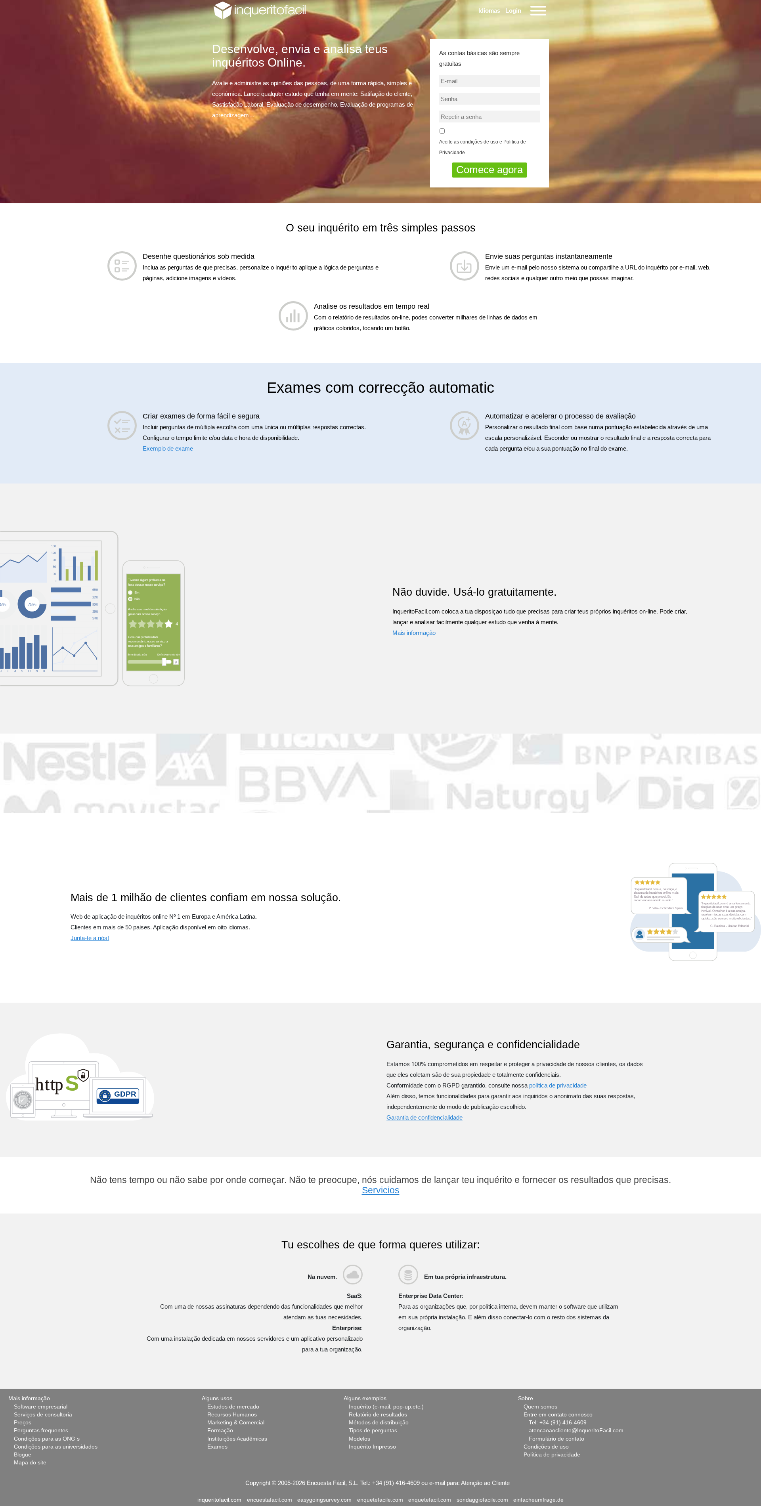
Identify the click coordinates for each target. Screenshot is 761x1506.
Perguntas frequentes (41, 1430)
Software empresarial (40, 1407)
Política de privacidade (552, 1455)
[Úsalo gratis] (92, 607)
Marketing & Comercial (235, 1423)
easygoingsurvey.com (324, 1500)
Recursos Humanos (232, 1415)
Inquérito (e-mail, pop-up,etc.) (386, 1407)
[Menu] (536, 10)
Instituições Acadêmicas (237, 1439)
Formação (220, 1430)
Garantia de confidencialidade (424, 1117)
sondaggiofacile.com (482, 1500)
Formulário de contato (556, 1439)
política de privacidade (558, 1085)
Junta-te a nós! (90, 938)
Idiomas (489, 10)
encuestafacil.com (269, 1500)
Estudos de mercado (233, 1407)
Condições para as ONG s (47, 1439)
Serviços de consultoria (43, 1415)
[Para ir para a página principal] (260, 9)
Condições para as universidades (56, 1447)
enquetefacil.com (429, 1500)
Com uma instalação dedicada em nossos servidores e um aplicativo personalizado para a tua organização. (255, 1344)
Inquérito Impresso (372, 1447)
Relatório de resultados (378, 1415)
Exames (217, 1447)
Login (513, 10)
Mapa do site (30, 1463)
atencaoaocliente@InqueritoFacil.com (576, 1430)
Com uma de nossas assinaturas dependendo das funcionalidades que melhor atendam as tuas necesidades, (261, 1312)
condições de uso (479, 142)
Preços (22, 1423)
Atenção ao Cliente (485, 1482)
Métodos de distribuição (379, 1423)
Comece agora (489, 169)
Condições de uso (546, 1447)
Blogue (22, 1455)
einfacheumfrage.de (538, 1500)
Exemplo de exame (168, 448)
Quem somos (540, 1407)
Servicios (381, 1190)
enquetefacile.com (380, 1500)
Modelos (359, 1439)
